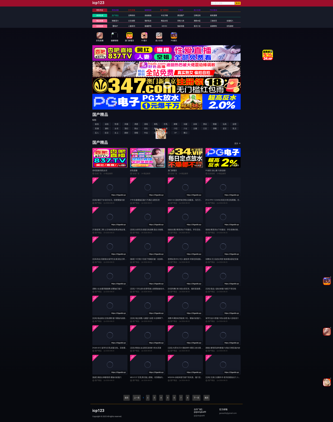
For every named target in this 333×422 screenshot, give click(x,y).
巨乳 (165, 124)
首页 (126, 398)
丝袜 (195, 124)
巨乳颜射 (230, 26)
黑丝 (205, 124)
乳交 (234, 128)
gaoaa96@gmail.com (228, 413)
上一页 (136, 398)
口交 (205, 128)
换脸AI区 (197, 21)
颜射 (126, 133)
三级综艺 (213, 21)
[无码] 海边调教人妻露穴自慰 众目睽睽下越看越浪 (150, 318)
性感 (116, 124)
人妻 (165, 128)
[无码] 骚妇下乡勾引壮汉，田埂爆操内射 (108, 200)
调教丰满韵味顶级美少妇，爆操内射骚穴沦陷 (186, 318)
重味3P (115, 26)
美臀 (175, 124)
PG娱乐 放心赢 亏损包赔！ (216, 170)
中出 (146, 133)
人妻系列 (131, 26)
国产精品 (115, 15)
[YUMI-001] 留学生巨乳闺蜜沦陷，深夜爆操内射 (111, 348)
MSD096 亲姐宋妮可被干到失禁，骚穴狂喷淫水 (187, 377)
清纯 (146, 124)
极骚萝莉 (148, 26)
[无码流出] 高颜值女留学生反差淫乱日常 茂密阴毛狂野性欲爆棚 (117, 259)
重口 (185, 133)
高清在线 (99, 15)
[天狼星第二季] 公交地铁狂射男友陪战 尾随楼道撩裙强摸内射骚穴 (118, 230)
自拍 (106, 124)
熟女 (136, 128)
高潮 (97, 128)
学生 (146, 128)
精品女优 (164, 21)
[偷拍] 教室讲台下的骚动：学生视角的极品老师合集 (226, 230)
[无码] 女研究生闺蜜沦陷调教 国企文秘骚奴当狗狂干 (151, 230)
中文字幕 (164, 15)
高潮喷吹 (213, 26)
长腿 (185, 124)
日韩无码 (197, 15)
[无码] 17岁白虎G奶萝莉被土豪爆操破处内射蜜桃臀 (150, 289)
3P (175, 133)
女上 (116, 133)
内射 (156, 133)
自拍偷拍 (148, 15)
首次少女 (197, 26)
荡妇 (126, 128)
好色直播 (133, 170)
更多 (236, 143)
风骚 (126, 124)
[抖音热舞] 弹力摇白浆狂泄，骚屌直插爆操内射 (187, 289)
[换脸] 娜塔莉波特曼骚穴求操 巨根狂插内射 (223, 348)
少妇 (175, 128)
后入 (97, 133)
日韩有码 (131, 15)
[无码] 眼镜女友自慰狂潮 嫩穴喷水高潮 (145, 348)
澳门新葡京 (172, 170)
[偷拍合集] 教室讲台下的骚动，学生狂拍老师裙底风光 (189, 230)
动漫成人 (230, 21)
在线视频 (99, 26)
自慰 (234, 124)
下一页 (196, 398)
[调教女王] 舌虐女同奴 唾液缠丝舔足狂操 (222, 259)
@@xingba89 (199, 416)
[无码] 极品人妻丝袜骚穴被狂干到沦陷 (221, 289)
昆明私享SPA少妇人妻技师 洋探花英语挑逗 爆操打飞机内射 (192, 259)
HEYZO (164, 26)
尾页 (206, 398)
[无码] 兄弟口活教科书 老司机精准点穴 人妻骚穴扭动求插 (228, 377)
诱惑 (136, 124)
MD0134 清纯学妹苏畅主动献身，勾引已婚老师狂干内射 (190, 200)
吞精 (136, 133)
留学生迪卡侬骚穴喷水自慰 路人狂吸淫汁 (222, 318)
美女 (156, 128)
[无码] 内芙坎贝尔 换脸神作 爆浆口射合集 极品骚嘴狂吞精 (191, 348)
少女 (185, 128)
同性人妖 (180, 21)
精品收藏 (99, 21)
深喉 (215, 128)
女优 (116, 128)
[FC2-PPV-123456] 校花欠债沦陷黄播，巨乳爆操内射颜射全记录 (231, 200)
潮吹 (106, 128)
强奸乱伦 (148, 21)
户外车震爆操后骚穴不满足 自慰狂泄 (145, 200)
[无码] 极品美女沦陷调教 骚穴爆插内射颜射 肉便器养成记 (115, 318)
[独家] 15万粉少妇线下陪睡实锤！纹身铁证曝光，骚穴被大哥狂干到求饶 (159, 259)
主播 (195, 128)
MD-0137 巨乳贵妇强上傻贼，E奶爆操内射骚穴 (149, 377)
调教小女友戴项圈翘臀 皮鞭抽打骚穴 (107, 289)
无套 (165, 133)
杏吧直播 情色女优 (99, 170)
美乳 (156, 124)
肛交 (106, 133)
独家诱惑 (180, 26)
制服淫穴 (115, 21)
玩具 (224, 124)
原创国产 (180, 15)
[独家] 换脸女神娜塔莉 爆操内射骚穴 (106, 377)
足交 (224, 128)
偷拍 (97, 124)
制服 (215, 124)
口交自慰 (131, 21)
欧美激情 (213, 15)
